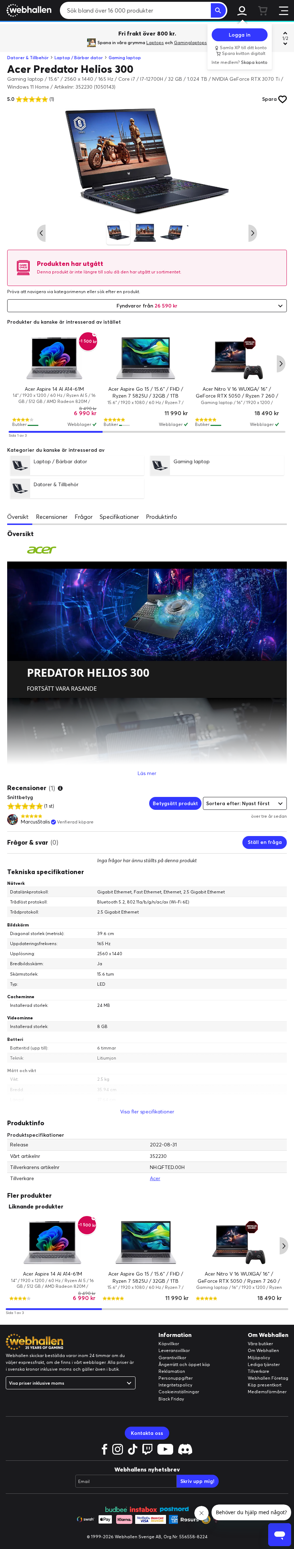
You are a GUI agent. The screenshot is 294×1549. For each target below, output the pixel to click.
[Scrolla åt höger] (252, 233)
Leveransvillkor (174, 1350)
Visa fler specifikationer (147, 1111)
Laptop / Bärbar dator (78, 57)
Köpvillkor (168, 1343)
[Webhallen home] (27, 10)
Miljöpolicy (259, 1357)
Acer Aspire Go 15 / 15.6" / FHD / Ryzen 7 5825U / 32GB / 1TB (145, 392)
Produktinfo (161, 516)
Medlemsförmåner (267, 1391)
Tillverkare (258, 1371)
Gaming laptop (125, 57)
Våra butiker (260, 1343)
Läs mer (147, 773)
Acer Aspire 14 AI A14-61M (54, 389)
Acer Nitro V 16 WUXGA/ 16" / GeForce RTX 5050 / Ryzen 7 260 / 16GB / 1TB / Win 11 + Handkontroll (237, 396)
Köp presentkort (264, 1385)
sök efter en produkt (118, 291)
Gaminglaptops (190, 42)
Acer (155, 1178)
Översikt (18, 516)
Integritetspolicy (175, 1385)
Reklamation (171, 1371)
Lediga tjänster (264, 1364)
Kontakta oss (147, 1433)
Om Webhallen (263, 1350)
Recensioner (51, 516)
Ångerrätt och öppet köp (184, 1364)
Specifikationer (119, 516)
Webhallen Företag (268, 1378)
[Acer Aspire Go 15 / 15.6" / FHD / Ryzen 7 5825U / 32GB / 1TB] (146, 358)
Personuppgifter (175, 1378)
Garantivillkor (172, 1357)
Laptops (155, 42)
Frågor (84, 516)
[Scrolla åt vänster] (41, 233)
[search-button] (218, 10)
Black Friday (171, 1399)
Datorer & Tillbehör (28, 57)
